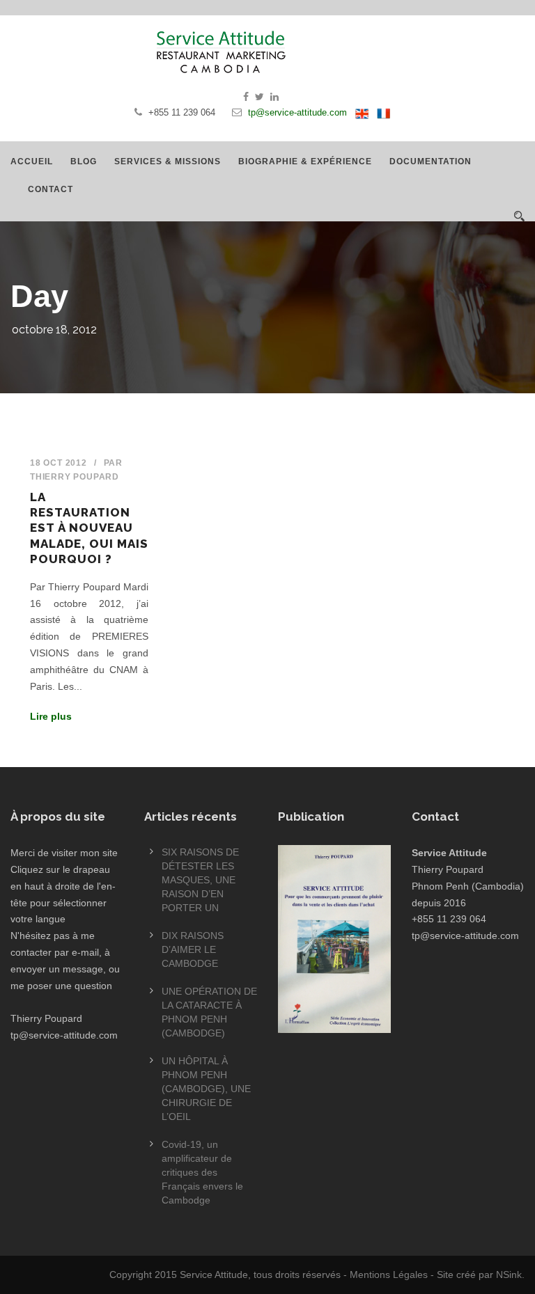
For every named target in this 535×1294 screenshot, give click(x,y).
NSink (509, 1274)
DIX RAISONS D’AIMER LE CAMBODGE (193, 949)
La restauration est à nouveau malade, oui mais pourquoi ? (89, 527)
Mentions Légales (389, 1274)
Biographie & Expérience (305, 161)
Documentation (430, 161)
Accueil (31, 161)
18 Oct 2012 (58, 463)
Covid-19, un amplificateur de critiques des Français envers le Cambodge (202, 1172)
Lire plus (51, 716)
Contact (50, 189)
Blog (83, 161)
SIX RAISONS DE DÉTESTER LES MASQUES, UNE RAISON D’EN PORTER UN (200, 879)
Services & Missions (167, 161)
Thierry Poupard (74, 477)
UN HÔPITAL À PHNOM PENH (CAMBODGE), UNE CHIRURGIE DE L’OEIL (206, 1088)
